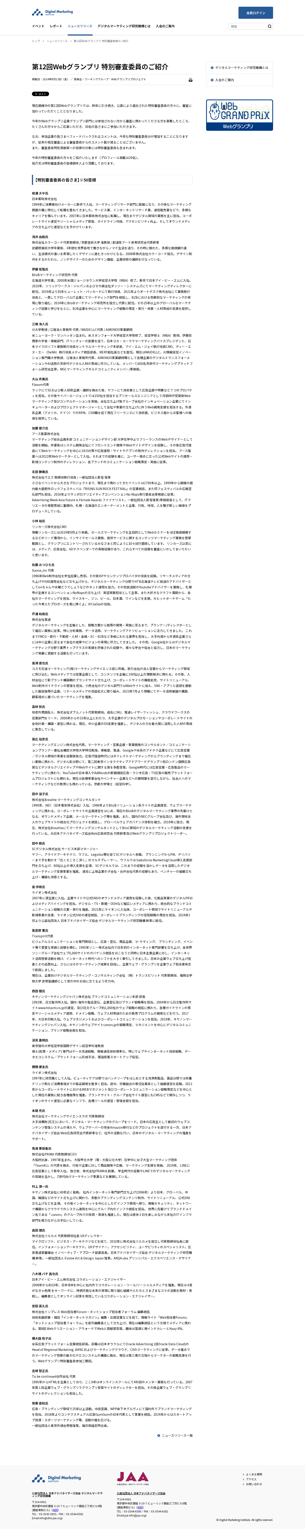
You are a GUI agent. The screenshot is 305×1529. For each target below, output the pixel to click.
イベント (38, 26)
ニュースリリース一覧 (177, 1435)
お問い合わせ (254, 1484)
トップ (36, 41)
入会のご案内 (165, 26)
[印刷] (190, 80)
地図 (55, 1510)
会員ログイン (256, 13)
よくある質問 (254, 1474)
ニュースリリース (80, 26)
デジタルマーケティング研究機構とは (124, 26)
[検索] (269, 26)
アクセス (251, 1479)
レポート (56, 26)
